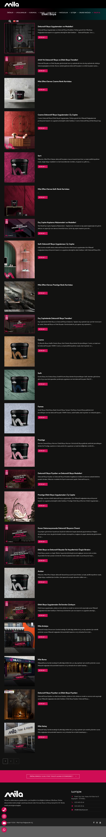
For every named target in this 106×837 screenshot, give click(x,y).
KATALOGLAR (51, 13)
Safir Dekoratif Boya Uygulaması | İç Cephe (56, 244)
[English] (17, 21)
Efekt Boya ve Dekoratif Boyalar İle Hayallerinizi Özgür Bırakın (64, 550)
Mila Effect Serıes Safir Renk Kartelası (53, 189)
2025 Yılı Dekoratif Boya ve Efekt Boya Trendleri (58, 60)
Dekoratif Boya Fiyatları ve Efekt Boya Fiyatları (58, 693)
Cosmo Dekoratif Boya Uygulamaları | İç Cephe (58, 115)
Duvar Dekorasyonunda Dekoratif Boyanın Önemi (59, 528)
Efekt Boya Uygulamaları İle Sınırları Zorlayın (56, 604)
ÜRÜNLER (10, 13)
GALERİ (42, 13)
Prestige (41, 440)
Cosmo (41, 340)
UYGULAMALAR (21, 13)
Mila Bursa (42, 659)
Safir (40, 373)
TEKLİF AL (97, 13)
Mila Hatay (42, 726)
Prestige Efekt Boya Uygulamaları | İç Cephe (56, 495)
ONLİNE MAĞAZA (85, 13)
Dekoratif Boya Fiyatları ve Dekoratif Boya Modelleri (60, 473)
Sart (39, 156)
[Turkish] (14, 21)
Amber (41, 571)
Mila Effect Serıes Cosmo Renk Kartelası (55, 81)
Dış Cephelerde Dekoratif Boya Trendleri (55, 318)
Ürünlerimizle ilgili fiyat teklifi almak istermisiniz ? (52, 776)
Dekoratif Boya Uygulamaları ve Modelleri (55, 26)
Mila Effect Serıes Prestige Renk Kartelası (55, 285)
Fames (40, 406)
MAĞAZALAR (63, 13)
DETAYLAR (42, 37)
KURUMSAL (33, 13)
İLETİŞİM (73, 13)
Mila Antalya (43, 626)
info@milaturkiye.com (81, 810)
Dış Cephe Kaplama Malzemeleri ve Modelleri (57, 222)
